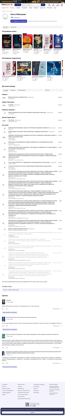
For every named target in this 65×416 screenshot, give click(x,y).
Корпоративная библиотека (24, 398)
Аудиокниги (42, 7)
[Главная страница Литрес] (7, 4)
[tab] (6, 27)
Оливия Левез (50, 77)
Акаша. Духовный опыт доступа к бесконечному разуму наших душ (58, 49)
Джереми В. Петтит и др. (37, 77)
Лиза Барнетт (57, 50)
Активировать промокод (39, 384)
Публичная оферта (53, 384)
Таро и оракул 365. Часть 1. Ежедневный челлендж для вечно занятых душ (29, 162)
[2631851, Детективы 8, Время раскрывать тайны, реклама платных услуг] (32, 1)
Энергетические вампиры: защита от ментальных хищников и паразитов (17, 49)
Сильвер (49, 76)
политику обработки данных (43, 409)
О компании (4, 384)
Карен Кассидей (47, 50)
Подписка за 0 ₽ (5, 7)
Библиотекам (21, 388)
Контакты (4, 386)
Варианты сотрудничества (24, 390)
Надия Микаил (26, 50)
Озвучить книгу (21, 396)
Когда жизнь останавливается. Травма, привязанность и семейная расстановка (30, 142)
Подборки (36, 7)
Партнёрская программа (23, 392)
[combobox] (31, 5)
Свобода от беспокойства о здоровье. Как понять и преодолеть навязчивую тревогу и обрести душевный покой (47, 49)
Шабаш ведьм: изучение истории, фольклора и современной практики (6, 49)
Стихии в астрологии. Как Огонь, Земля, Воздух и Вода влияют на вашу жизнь (30, 166)
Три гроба (36, 49)
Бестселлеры (36, 386)
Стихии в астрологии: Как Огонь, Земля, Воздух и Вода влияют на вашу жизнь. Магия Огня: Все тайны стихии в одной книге (30, 246)
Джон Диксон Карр (38, 50)
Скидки (30, 7)
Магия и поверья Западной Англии (18, 228)
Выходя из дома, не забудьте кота (27, 49)
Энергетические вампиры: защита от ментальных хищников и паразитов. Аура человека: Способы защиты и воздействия (30, 233)
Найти (43, 4)
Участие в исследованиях (7, 390)
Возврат (4, 394)
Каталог (18, 4)
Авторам (20, 386)
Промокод (12, 7)
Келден (3, 50)
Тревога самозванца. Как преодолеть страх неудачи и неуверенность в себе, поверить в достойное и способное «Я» (32, 148)
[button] (62, 309)
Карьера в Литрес (6, 388)
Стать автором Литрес (23, 394)
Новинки (18, 7)
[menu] (53, 90)
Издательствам (21, 384)
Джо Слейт (15, 50)
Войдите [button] (5, 289)
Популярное (24, 7)
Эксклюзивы (49, 7)
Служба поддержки (6, 392)
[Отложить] (10, 36)
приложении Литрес (35, 404)
